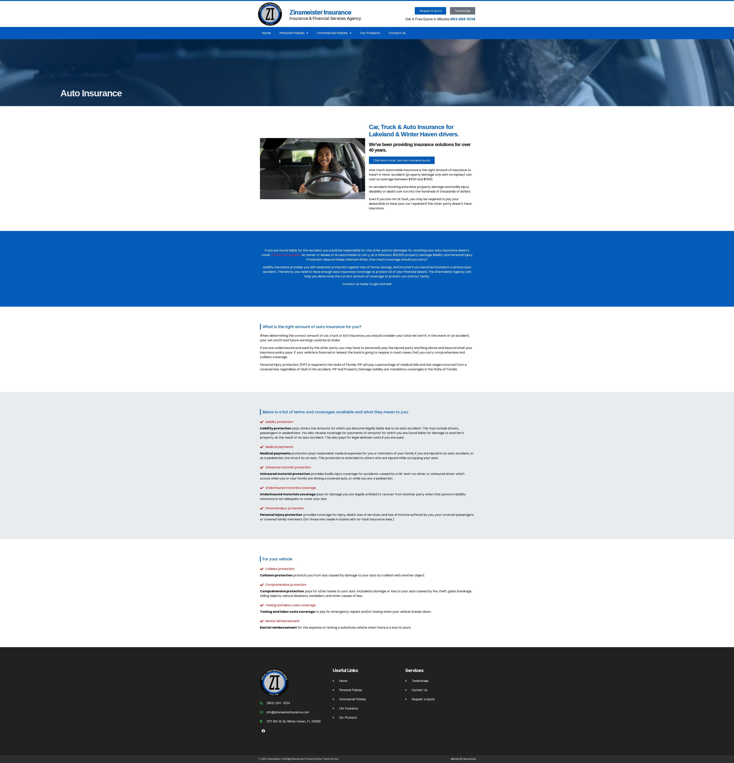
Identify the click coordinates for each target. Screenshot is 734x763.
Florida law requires (286, 255)
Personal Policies (291, 33)
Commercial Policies (332, 33)
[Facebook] (263, 730)
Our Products (370, 33)
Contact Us (397, 33)
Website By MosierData (463, 758)
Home (266, 33)
